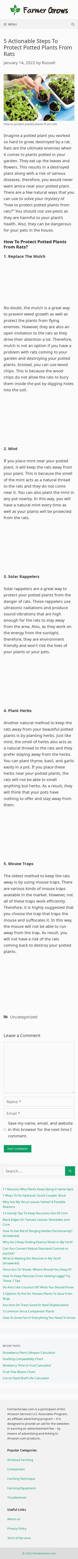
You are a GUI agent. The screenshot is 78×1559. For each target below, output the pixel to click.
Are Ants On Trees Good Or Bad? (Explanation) (36, 1305)
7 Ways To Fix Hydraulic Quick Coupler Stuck (34, 1195)
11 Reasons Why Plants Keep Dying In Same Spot (38, 1189)
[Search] (70, 1171)
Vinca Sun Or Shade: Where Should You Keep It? (37, 1269)
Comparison (16, 1469)
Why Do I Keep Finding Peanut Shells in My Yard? (38, 1242)
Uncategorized (23, 1016)
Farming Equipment (21, 1488)
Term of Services (19, 1538)
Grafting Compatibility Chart (23, 1359)
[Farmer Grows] (39, 9)
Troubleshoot (16, 1497)
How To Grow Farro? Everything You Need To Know (39, 1318)
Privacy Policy (16, 1528)
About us (13, 1519)
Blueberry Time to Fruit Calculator (27, 1365)
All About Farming (20, 1460)
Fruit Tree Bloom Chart (19, 1372)
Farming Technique (21, 1479)
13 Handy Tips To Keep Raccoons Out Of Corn (35, 1213)
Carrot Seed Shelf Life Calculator (26, 1378)
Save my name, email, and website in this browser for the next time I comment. (40, 1129)
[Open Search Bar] (73, 24)
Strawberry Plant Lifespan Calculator (29, 1353)
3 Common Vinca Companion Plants (28, 1311)
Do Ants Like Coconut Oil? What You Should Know (38, 1287)
